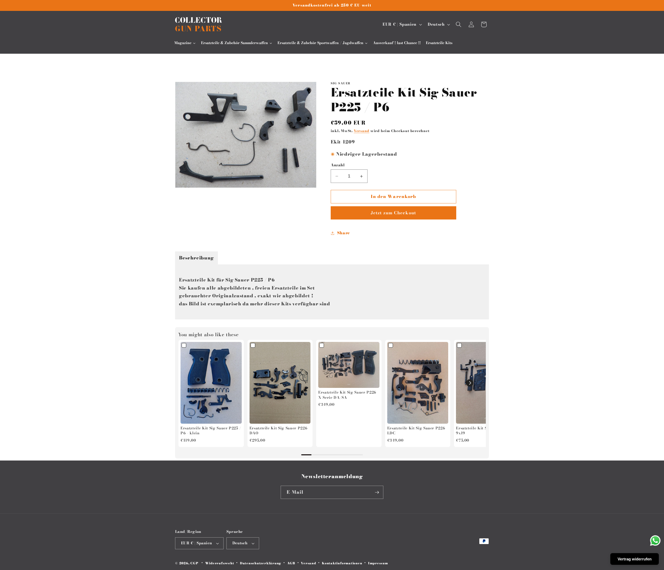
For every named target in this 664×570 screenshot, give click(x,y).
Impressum (378, 563)
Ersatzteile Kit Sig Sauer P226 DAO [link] (279, 431)
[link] (211, 382)
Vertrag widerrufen (635, 559)
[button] (458, 24)
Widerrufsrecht (219, 563)
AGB (291, 563)
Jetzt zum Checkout (393, 213)
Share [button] (343, 233)
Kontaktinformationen (342, 563)
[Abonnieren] (377, 492)
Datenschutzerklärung (260, 563)
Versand (361, 130)
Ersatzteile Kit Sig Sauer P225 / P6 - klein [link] (211, 431)
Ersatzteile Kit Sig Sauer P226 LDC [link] (416, 431)
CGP (194, 563)
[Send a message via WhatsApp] (655, 540)
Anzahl (338, 165)
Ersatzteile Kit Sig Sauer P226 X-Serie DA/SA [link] (347, 395)
